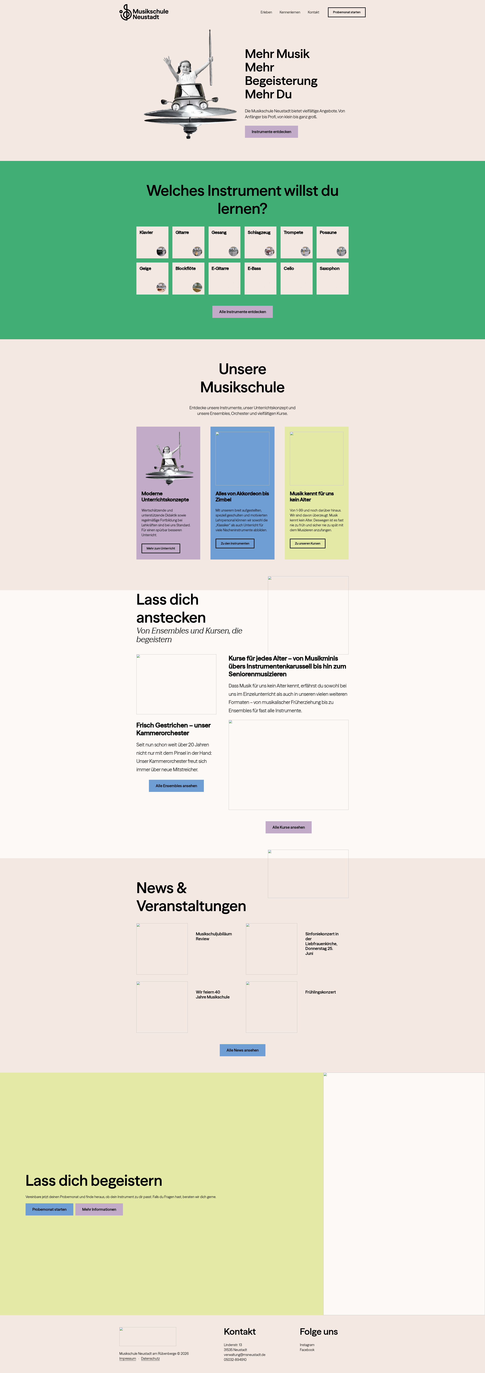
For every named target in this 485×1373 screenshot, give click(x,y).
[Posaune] (333, 242)
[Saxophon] (333, 279)
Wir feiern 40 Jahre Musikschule (213, 994)
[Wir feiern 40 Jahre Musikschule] (162, 1007)
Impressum (127, 1358)
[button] (274, 12)
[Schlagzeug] (261, 242)
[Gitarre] (188, 242)
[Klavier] (152, 242)
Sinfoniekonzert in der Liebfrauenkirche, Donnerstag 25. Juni (322, 943)
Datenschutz (150, 1358)
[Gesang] (225, 242)
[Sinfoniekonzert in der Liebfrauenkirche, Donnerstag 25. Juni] (271, 949)
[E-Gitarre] (225, 279)
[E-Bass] (261, 279)
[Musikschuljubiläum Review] (162, 949)
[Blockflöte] (188, 279)
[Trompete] (297, 242)
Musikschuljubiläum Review (214, 936)
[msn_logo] (143, 12)
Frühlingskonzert (320, 992)
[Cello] (297, 279)
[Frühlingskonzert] (271, 1007)
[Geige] (152, 279)
